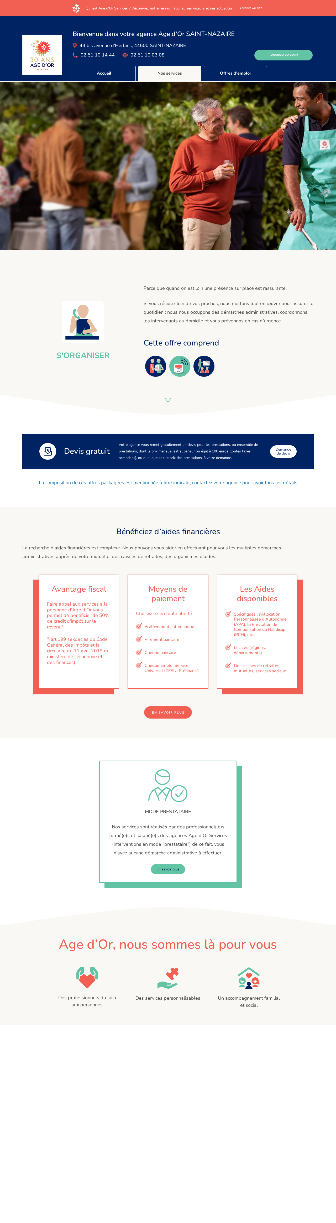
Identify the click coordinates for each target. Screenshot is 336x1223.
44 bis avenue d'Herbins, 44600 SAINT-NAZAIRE (133, 45)
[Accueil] (42, 55)
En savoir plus (168, 712)
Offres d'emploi (235, 73)
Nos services (170, 73)
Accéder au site (251, 8)
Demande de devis (283, 55)
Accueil (104, 73)
